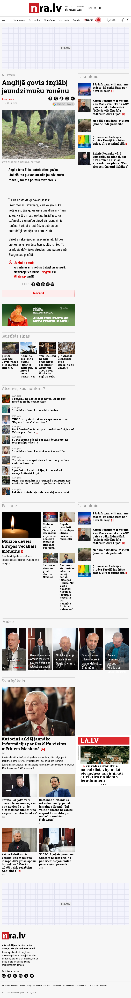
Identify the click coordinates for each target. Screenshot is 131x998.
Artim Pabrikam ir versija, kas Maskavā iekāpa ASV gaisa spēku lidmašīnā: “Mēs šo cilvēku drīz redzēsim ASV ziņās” (111, 107)
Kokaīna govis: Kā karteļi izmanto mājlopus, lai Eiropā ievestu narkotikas (28, 366)
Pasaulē (11, 75)
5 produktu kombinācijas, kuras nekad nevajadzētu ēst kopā (37, 472)
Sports (76, 20)
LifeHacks (64, 20)
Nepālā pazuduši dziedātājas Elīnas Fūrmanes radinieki (67, 531)
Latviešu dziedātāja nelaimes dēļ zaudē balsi (40, 492)
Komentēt (38, 293)
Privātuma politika (34, 986)
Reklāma (14, 986)
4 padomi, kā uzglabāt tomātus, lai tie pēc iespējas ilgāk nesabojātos (39, 400)
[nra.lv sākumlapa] (45, 8)
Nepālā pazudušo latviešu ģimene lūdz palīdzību (111, 122)
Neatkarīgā (19, 20)
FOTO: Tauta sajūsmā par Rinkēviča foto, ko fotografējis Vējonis (40, 441)
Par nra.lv (6, 986)
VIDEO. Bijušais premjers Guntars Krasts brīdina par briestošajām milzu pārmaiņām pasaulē (56, 859)
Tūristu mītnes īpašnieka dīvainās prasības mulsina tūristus (40, 461)
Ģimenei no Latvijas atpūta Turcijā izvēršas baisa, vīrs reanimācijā (109, 140)
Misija (22, 986)
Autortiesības (68, 986)
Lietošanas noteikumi (52, 986)
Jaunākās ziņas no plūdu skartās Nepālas (49, 571)
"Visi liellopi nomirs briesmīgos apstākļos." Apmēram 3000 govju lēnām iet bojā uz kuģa (47, 366)
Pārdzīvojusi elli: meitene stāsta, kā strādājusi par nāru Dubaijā (110, 88)
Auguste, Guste (73, 10)
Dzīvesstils (34, 20)
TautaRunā (49, 20)
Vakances (94, 986)
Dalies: (26, 284)
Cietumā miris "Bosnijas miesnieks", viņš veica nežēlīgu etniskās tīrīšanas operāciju (50, 535)
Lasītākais (88, 76)
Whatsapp (20, 276)
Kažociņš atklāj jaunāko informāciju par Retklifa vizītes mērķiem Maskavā (34, 744)
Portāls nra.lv (8, 99)
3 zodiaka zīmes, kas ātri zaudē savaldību (39, 451)
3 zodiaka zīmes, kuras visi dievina (35, 410)
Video (8, 621)
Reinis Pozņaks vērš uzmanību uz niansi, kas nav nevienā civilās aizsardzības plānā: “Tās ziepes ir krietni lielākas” (110, 160)
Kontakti (103, 986)
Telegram (45, 272)
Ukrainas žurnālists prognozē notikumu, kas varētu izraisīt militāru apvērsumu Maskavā (41, 482)
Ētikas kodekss (82, 986)
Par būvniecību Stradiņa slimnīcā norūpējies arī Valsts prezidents (43, 431)
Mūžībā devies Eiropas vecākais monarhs (19, 546)
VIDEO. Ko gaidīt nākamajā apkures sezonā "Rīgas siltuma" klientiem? (40, 421)
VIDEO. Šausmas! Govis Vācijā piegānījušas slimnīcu (10, 361)
